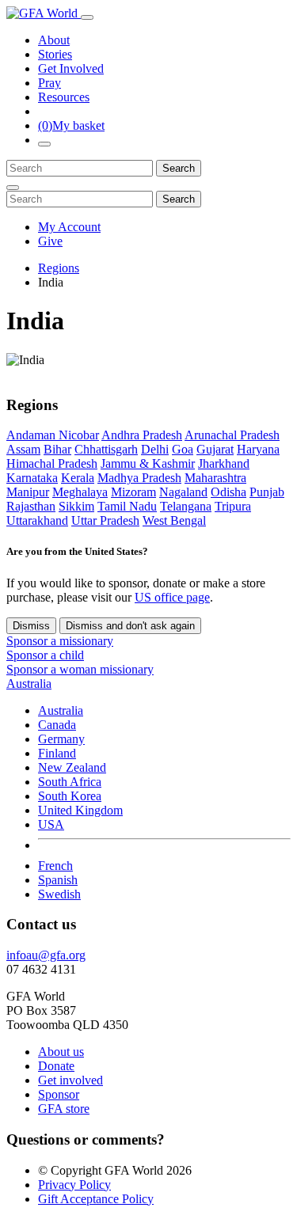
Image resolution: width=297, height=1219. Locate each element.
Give (50, 241)
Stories (55, 54)
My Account (69, 227)
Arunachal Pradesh (232, 435)
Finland (57, 753)
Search (178, 168)
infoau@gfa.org (46, 955)
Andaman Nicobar (52, 435)
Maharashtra (215, 477)
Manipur (27, 492)
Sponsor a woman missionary (80, 669)
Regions (58, 268)
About (54, 40)
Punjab (266, 492)
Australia (60, 710)
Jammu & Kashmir (148, 463)
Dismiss (31, 626)
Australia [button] (28, 683)
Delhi (155, 449)
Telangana (185, 506)
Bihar (57, 449)
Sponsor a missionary (59, 640)
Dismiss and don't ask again (130, 626)
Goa (182, 449)
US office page (172, 597)
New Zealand (72, 767)
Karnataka (32, 477)
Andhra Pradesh (141, 435)
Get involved (70, 1080)
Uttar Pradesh (105, 520)
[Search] (44, 144)
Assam (23, 449)
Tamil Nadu (127, 506)
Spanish (58, 880)
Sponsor (58, 1094)
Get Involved (71, 68)
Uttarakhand (37, 520)
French (55, 865)
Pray (49, 82)
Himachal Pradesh (51, 463)
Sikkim (76, 506)
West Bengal (174, 520)
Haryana (258, 449)
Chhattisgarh (106, 449)
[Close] (12, 187)
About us (61, 1051)
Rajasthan (30, 506)
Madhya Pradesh (139, 477)
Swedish (59, 894)
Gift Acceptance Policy (96, 1199)
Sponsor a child (45, 655)
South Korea (69, 796)
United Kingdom (80, 810)
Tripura (233, 506)
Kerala (77, 477)
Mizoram (133, 492)
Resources (63, 97)
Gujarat (215, 449)
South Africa (69, 781)
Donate (56, 1066)
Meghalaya (80, 492)
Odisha (228, 492)
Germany (61, 739)
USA (51, 824)
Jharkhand (223, 463)
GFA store (63, 1108)
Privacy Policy (74, 1184)
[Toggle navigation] (87, 17)
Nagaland (183, 492)
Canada (57, 724)
